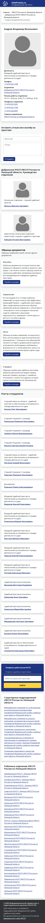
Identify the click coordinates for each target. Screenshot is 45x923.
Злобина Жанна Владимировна (18, 433)
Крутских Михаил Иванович (16, 538)
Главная (6, 12)
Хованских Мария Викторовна (17, 609)
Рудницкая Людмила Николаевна (19, 421)
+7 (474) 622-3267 (11, 104)
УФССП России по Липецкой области (27, 12)
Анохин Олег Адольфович (15, 409)
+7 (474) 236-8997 (11, 111)
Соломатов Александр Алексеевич (19, 651)
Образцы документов (13, 250)
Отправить (9, 159)
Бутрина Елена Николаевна (16, 633)
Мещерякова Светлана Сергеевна (19, 621)
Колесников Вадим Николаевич (18, 521)
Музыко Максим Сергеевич (16, 206)
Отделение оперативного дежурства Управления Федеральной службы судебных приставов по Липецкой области (22, 753)
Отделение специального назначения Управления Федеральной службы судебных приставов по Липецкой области (22, 732)
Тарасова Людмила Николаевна (18, 475)
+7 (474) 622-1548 (11, 84)
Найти (22, 685)
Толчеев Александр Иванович (17, 573)
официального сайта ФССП (14, 918)
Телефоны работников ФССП (18, 667)
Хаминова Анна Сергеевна (16, 597)
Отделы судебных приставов (18, 672)
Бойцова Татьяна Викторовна (17, 240)
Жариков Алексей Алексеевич (17, 504)
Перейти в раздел (11, 282)
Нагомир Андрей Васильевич (17, 463)
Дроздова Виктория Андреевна (18, 585)
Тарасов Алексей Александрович (18, 556)
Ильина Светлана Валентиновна (18, 446)
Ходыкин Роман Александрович (18, 487)
